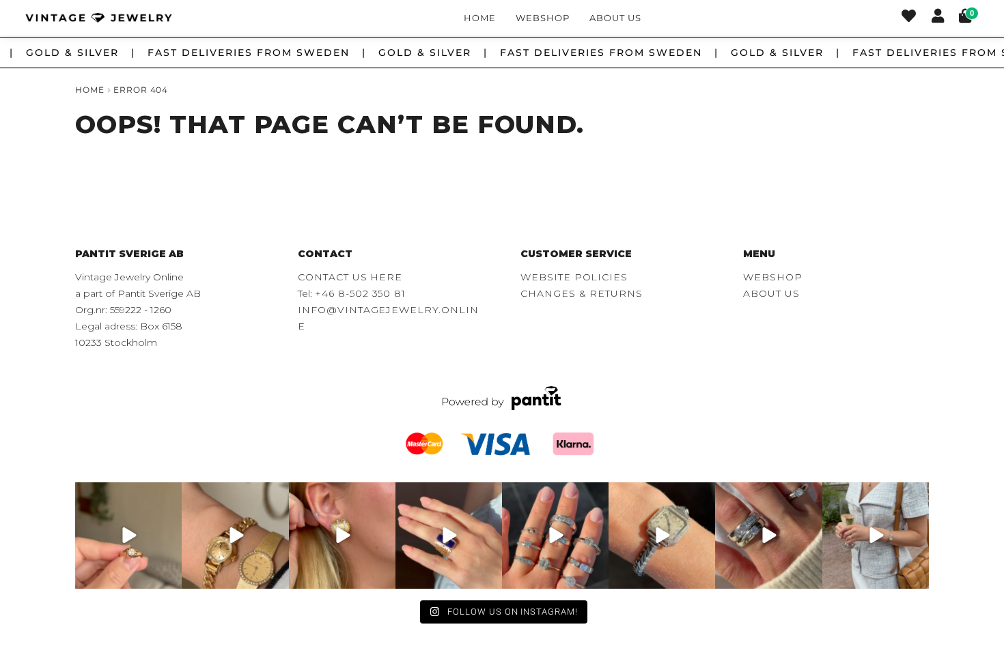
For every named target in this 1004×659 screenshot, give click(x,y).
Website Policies (574, 277)
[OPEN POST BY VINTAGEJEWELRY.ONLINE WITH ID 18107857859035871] (128, 535)
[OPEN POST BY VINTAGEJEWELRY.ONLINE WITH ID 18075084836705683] (875, 535)
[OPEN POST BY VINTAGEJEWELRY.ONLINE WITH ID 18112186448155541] (342, 535)
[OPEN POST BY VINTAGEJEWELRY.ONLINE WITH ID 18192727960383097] (235, 535)
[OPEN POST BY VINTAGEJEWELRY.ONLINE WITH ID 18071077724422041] (768, 535)
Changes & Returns (581, 293)
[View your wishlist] (909, 17)
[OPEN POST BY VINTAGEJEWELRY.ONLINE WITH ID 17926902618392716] (448, 535)
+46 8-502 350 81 (360, 293)
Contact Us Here (350, 277)
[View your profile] (938, 17)
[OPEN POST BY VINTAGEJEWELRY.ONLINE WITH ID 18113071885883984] (662, 535)
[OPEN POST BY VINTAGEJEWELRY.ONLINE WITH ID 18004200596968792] (555, 535)
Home (480, 17)
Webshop (543, 17)
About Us (615, 17)
